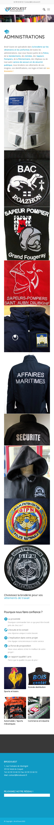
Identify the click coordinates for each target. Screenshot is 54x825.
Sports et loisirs (11, 691)
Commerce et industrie (38, 721)
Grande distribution (37, 687)
